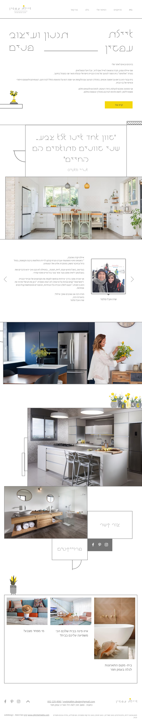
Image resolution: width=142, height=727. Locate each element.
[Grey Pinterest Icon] (12, 701)
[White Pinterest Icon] (99, 544)
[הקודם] (5, 279)
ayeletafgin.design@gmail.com (79, 701)
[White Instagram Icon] (106, 544)
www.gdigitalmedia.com (38, 715)
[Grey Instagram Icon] (18, 701)
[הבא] (132, 279)
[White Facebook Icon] (93, 544)
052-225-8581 (54, 701)
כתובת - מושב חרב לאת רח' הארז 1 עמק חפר (71, 704)
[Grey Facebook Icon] (5, 701)
